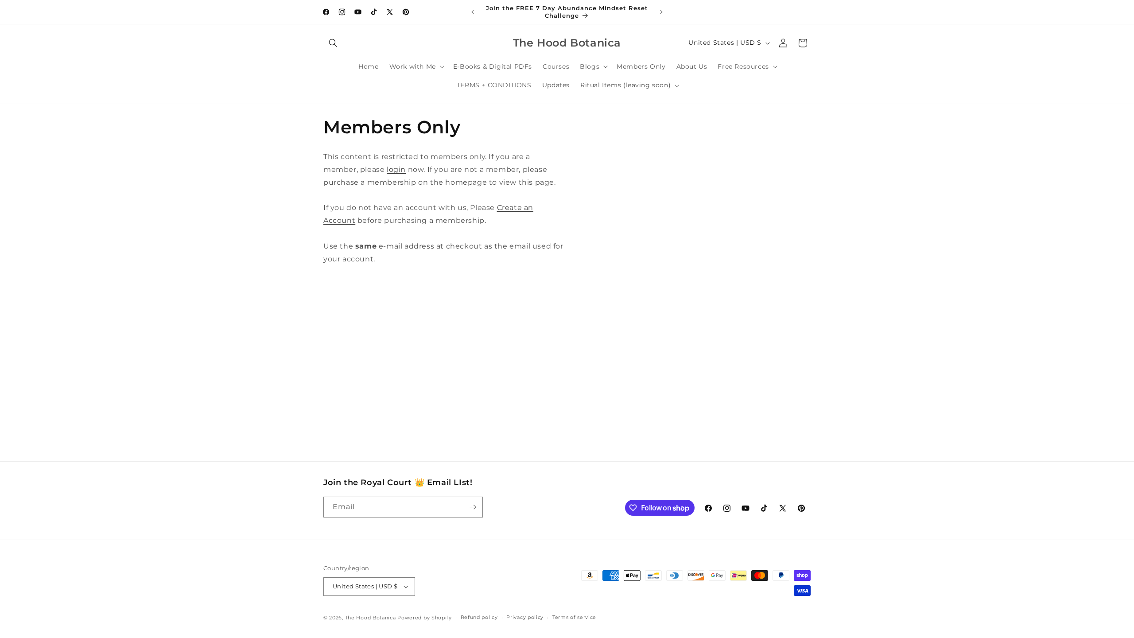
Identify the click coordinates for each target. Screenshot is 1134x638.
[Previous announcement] (472, 12)
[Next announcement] (661, 12)
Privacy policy (525, 617)
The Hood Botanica (370, 618)
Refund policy (479, 617)
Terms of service (574, 617)
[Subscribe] (472, 507)
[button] (333, 43)
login (396, 169)
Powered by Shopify (424, 618)
